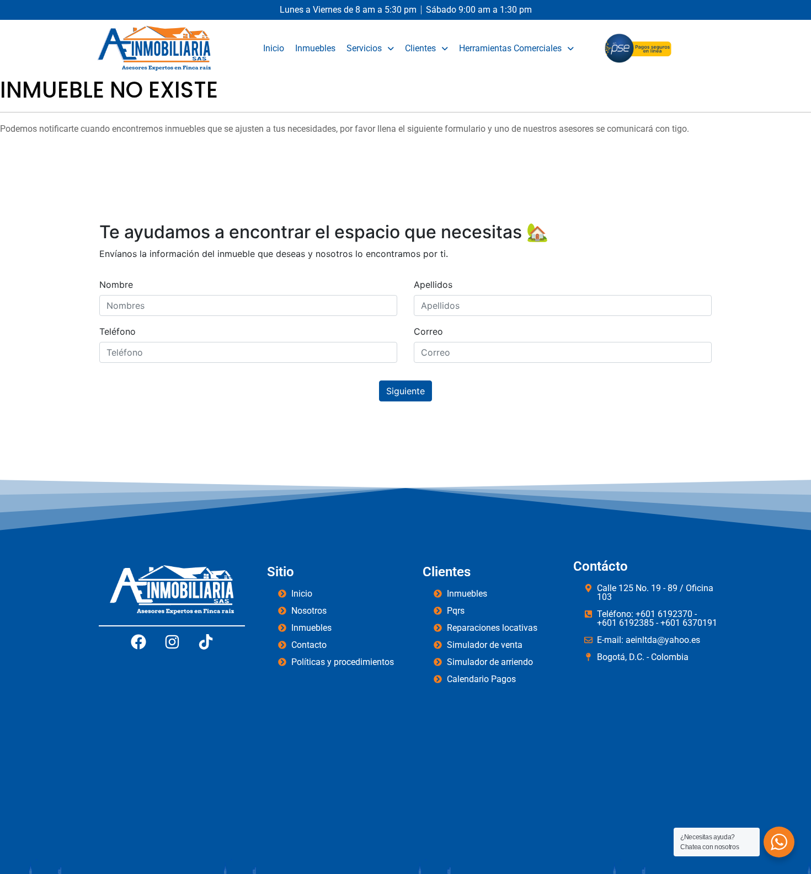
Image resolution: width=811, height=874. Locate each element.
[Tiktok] (205, 641)
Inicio (273, 48)
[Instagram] (172, 641)
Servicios (364, 48)
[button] (370, 48)
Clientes (420, 48)
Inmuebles (315, 48)
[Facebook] (138, 641)
